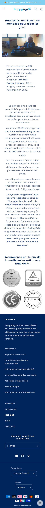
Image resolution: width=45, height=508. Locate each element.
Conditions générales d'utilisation (16, 362)
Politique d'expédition (16, 381)
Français (21, 487)
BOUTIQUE (10, 403)
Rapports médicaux (15, 354)
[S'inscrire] (37, 446)
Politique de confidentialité (19, 369)
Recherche (10, 348)
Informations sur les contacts (21, 375)
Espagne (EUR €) (21, 473)
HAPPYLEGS (10, 409)
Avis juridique (12, 386)
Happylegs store (25, 505)
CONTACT (10, 426)
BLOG (7, 420)
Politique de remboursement (20, 392)
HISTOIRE (9, 415)
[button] (3, 9)
